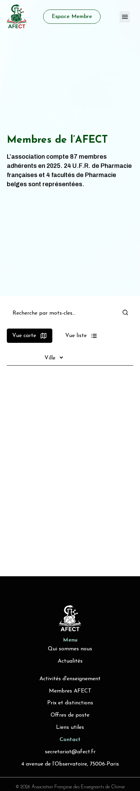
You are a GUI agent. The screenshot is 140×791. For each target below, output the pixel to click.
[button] (125, 16)
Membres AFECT (70, 691)
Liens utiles (70, 727)
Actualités (70, 661)
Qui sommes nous (70, 649)
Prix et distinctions (70, 703)
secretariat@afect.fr (70, 752)
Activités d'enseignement (70, 679)
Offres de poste (70, 715)
